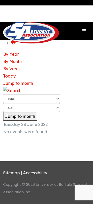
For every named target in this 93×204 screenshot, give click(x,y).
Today (9, 76)
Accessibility (35, 172)
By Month (12, 61)
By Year (11, 54)
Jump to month (18, 83)
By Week (12, 68)
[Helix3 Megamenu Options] (84, 29)
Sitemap (11, 172)
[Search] (46, 90)
